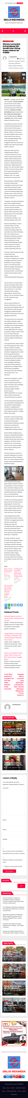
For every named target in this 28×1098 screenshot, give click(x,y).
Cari (21, 885)
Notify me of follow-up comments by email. (12, 861)
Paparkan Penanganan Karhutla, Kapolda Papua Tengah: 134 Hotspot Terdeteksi (13, 925)
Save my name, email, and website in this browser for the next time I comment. (14, 852)
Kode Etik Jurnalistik (20, 1088)
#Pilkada (11, 65)
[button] (13, 31)
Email (5, 829)
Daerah (6, 984)
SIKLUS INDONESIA (14, 19)
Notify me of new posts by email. (13, 866)
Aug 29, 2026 (8, 956)
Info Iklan (12, 1088)
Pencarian (5, 880)
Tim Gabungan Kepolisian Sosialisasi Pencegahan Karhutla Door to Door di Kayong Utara (13, 909)
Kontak (3, 1091)
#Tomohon (11, 68)
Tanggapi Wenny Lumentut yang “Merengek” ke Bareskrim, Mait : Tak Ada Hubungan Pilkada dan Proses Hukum (19, 685)
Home (4, 1088)
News (12, 41)
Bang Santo (13, 57)
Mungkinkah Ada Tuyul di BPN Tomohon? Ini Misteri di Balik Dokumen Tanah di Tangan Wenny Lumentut (18, 573)
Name (5, 820)
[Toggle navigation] (25, 31)
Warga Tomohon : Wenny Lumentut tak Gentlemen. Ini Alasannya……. (8, 572)
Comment (6, 788)
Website (5, 839)
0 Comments (9, 959)
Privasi (19, 1091)
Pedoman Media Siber (12, 1091)
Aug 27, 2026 (8, 1007)
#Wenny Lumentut (18, 68)
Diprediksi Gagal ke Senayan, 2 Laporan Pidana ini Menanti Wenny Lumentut (14, 618)
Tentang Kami (14, 1094)
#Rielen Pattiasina (17, 65)
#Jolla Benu (17, 63)
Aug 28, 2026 (8, 990)
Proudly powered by (9, 1084)
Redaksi (24, 1091)
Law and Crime (6, 41)
